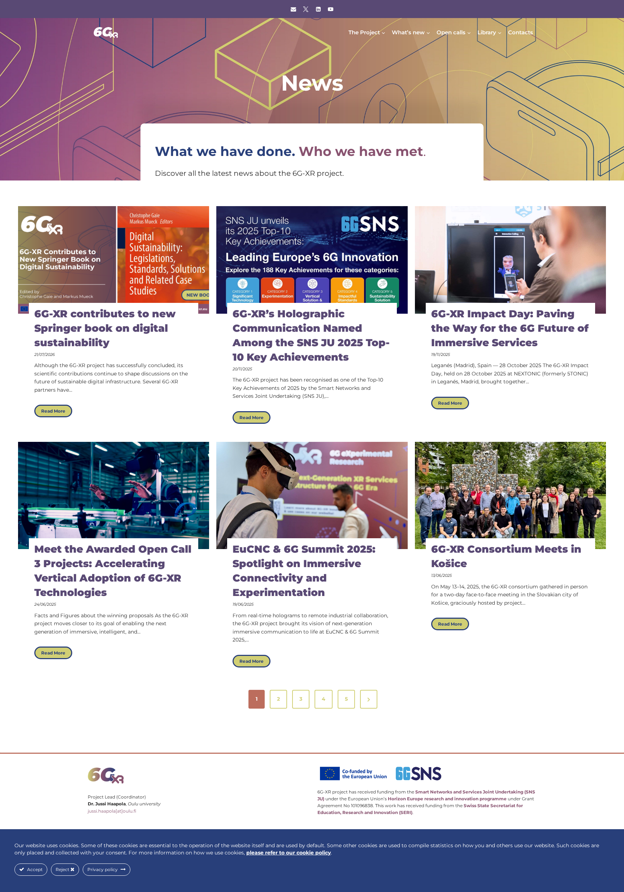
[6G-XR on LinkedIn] (318, 9)
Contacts (520, 32)
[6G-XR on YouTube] (330, 9)
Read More (56, 412)
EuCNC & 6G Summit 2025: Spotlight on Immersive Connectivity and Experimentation (304, 571)
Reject (63, 869)
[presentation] (113, 260)
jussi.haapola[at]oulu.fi (112, 811)
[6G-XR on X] (305, 9)
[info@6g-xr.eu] (293, 9)
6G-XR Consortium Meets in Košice (506, 556)
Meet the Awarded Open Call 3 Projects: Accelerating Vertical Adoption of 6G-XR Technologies (112, 571)
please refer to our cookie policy (288, 852)
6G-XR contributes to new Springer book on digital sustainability (105, 328)
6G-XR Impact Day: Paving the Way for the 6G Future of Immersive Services (510, 328)
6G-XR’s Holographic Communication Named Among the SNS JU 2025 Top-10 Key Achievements (311, 335)
